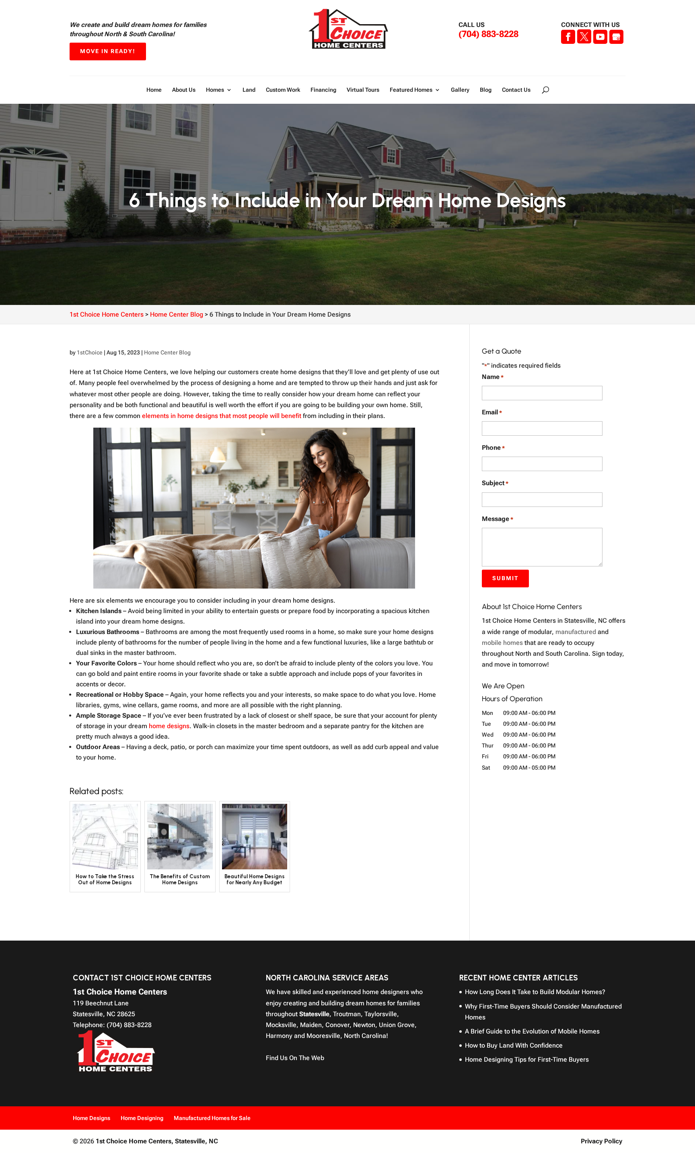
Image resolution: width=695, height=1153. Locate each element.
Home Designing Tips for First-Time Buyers (527, 1059)
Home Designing (142, 1118)
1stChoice (90, 352)
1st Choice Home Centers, (157, 1141)
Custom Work (283, 90)
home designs (169, 726)
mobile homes (502, 643)
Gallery (460, 90)
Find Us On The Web (295, 1058)
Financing (323, 90)
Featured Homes (411, 90)
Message (497, 519)
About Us (183, 90)
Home (154, 90)
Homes (215, 90)
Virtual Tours (363, 90)
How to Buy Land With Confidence (514, 1045)
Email (492, 412)
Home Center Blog (167, 352)
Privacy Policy (601, 1141)
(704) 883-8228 (488, 34)
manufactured (575, 632)
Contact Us (516, 90)
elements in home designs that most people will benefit (221, 416)
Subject (495, 483)
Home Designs (91, 1118)
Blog (485, 90)
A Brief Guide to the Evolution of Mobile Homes (532, 1031)
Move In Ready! (108, 51)
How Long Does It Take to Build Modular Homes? (535, 992)
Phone (493, 447)
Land (249, 90)
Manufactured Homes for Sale (212, 1118)
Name (493, 377)
